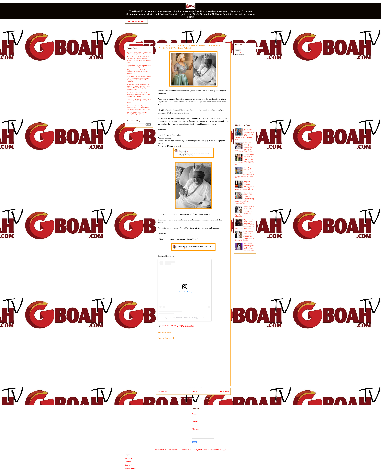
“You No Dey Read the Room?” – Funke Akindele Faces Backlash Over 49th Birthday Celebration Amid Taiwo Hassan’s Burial (139, 59)
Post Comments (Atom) (198, 398)
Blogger (223, 449)
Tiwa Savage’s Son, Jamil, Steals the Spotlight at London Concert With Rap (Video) (248, 246)
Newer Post (163, 391)
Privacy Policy (160, 449)
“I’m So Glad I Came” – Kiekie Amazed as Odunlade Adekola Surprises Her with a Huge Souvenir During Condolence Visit (244, 198)
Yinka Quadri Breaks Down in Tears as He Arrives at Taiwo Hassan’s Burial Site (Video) (139, 100)
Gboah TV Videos (136, 21)
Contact (128, 461)
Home (194, 391)
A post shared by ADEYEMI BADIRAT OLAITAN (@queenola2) (184, 318)
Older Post (224, 391)
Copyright (129, 465)
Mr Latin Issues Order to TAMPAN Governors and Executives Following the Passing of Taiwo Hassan (138, 94)
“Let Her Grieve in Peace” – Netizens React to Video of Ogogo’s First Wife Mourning (139, 53)
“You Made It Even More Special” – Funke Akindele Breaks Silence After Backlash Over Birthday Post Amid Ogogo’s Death (139, 107)
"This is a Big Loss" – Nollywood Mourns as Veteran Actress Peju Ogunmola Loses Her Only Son (244, 185)
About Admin (130, 468)
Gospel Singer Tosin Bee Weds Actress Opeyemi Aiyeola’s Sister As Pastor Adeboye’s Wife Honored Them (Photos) (244, 147)
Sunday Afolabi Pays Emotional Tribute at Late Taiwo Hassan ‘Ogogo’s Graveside (139, 66)
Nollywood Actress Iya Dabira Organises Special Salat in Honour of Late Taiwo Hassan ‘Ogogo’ (138, 71)
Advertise (129, 458)
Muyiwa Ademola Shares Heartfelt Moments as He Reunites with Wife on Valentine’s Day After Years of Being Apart (244, 224)
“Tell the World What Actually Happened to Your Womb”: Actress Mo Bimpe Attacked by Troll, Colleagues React (244, 134)
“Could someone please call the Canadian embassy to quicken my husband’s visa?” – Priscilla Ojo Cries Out (244, 236)
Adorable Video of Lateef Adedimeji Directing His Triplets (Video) (137, 113)
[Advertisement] (190, 30)
